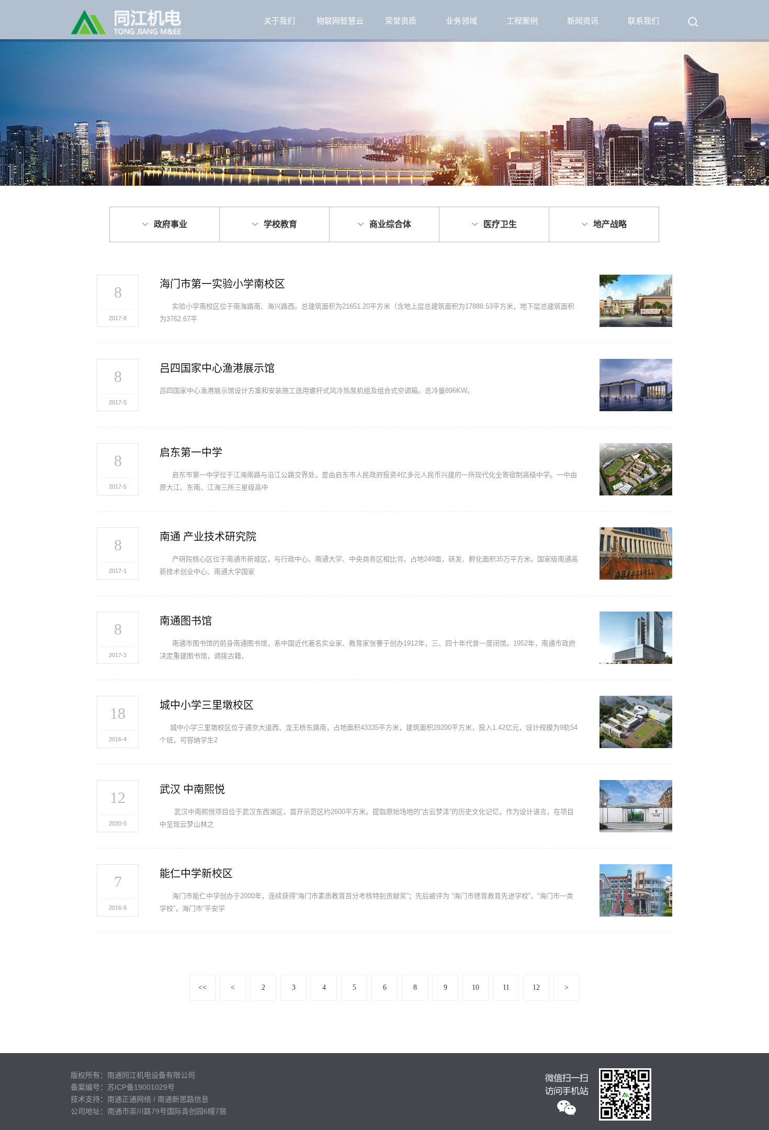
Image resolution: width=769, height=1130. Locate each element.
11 (506, 987)
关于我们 (279, 20)
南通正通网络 (129, 1099)
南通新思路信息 (183, 1099)
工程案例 (522, 20)
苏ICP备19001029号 (141, 1087)
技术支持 (85, 1099)
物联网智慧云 (340, 20)
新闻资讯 (582, 20)
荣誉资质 (400, 20)
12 (536, 987)
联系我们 (643, 20)
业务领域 (461, 20)
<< (202, 987)
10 (475, 987)
